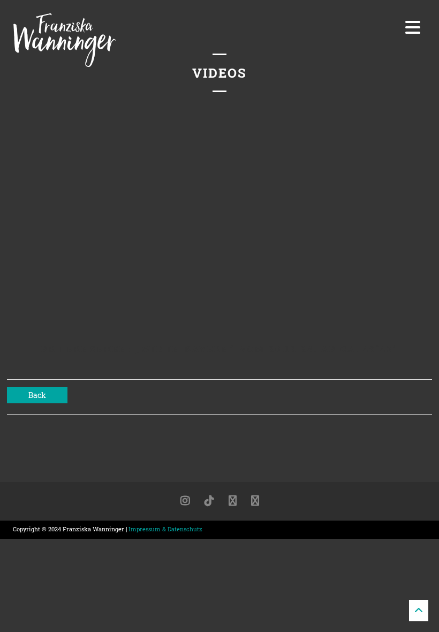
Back (37, 395)
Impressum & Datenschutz (165, 529)
